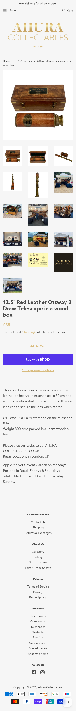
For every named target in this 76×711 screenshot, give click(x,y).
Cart (70, 11)
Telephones (38, 616)
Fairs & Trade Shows (38, 568)
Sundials (38, 637)
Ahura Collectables (50, 687)
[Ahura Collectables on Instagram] (42, 673)
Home (6, 61)
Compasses (38, 621)
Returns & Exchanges (38, 533)
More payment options (38, 370)
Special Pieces (38, 648)
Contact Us (38, 522)
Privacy (38, 592)
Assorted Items (38, 654)
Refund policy (38, 597)
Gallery (38, 557)
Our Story (38, 551)
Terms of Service (38, 586)
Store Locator (38, 562)
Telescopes (38, 627)
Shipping (28, 332)
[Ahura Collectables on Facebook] (33, 673)
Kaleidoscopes (38, 643)
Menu (12, 10)
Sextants (38, 632)
